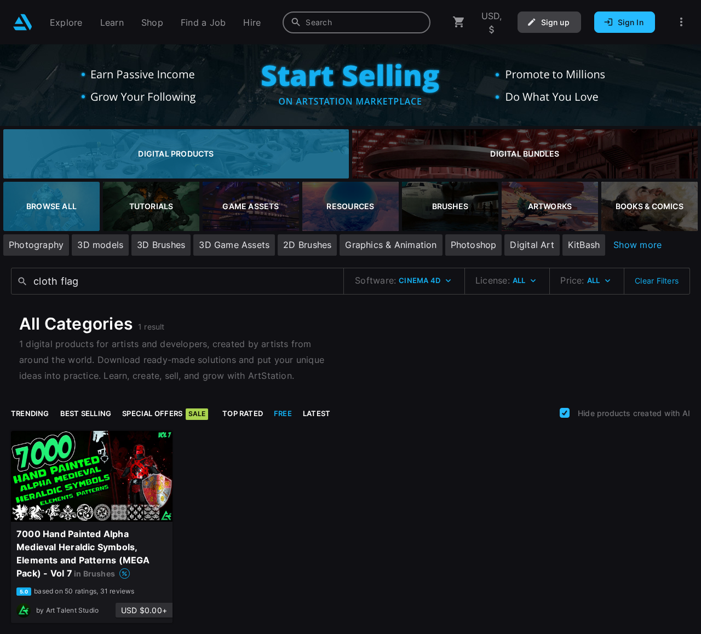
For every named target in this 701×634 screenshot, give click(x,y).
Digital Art (532, 244)
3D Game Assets (234, 244)
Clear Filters (657, 280)
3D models (100, 244)
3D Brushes (161, 244)
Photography (36, 244)
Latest (316, 413)
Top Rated (242, 413)
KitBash (584, 244)
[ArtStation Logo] (22, 22)
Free (283, 413)
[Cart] (459, 22)
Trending (30, 413)
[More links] (681, 22)
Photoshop (474, 244)
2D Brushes (307, 244)
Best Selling (86, 413)
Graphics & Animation (390, 244)
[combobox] (356, 22)
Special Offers (163, 413)
